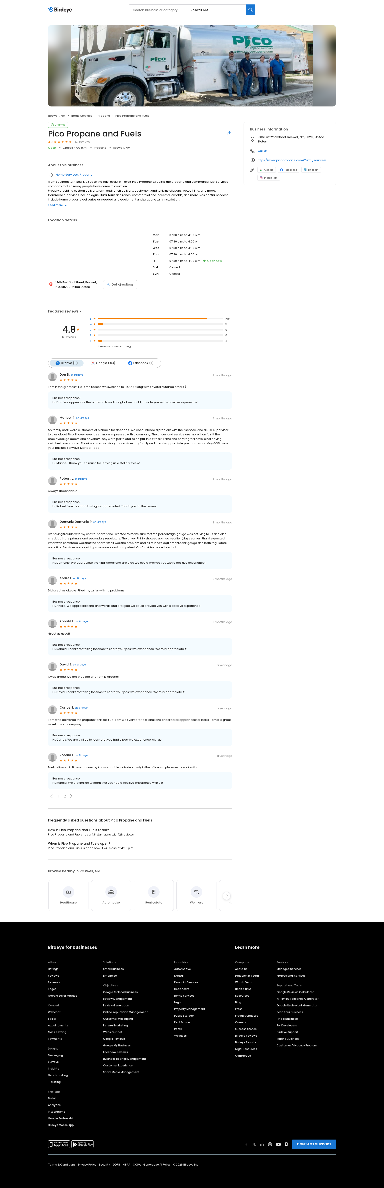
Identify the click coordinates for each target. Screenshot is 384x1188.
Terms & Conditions (62, 1164)
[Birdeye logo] (61, 10)
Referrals (54, 982)
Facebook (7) (143, 363)
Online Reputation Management (125, 1012)
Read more (55, 205)
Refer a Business (288, 1039)
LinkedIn (313, 170)
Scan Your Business (290, 1012)
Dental (179, 976)
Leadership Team (247, 976)
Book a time (243, 989)
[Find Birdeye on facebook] (246, 1144)
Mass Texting (57, 1032)
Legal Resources (246, 1049)
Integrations (56, 1112)
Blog (238, 1002)
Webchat (54, 1012)
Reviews (53, 976)
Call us (262, 151)
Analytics (54, 1105)
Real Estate (182, 1022)
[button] (71, 796)
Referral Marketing (115, 1025)
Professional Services (291, 976)
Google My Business (117, 1045)
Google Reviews (114, 1039)
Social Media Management (121, 1072)
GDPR (116, 1164)
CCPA (137, 1164)
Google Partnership (61, 1118)
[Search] (250, 9)
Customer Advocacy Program (297, 1045)
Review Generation (116, 1005)
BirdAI (52, 1098)
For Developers (287, 1025)
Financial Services (186, 982)
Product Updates (246, 1016)
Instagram (271, 178)
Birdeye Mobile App (61, 1125)
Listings (53, 969)
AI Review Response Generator (297, 999)
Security (104, 1164)
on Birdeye (76, 375)
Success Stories (246, 1029)
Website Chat (112, 1032)
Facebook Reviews (115, 1052)
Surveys (53, 1062)
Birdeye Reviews (246, 1036)
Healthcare (181, 989)
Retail (178, 1029)
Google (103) (105, 363)
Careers (240, 1022)
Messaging (55, 1055)
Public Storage (184, 1016)
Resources (242, 996)
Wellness (180, 1036)
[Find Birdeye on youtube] (278, 1144)
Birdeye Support (287, 1032)
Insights (53, 1068)
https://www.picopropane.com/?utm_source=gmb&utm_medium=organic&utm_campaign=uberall (294, 160)
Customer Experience (118, 1065)
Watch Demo (244, 982)
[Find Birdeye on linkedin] (262, 1144)
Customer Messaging (118, 1019)
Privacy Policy (87, 1164)
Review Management (117, 999)
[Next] (227, 896)
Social (52, 1019)
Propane (104, 116)
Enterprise (110, 976)
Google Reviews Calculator (295, 992)
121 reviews (82, 142)
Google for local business (120, 992)
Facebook (291, 170)
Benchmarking (58, 1075)
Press (238, 1009)
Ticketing (54, 1082)
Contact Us (243, 1056)
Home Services (81, 116)
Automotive (182, 969)
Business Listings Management (124, 1059)
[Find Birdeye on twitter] (254, 1144)
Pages (52, 989)
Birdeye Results (245, 1042)
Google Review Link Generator (297, 1005)
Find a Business (287, 1019)
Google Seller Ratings (62, 996)
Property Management (189, 1009)
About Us (241, 969)
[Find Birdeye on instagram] (270, 1144)
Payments (55, 1039)
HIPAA (126, 1164)
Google (268, 170)
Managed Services (289, 969)
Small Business (113, 969)
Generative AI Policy (156, 1164)
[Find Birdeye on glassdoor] (286, 1144)
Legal (177, 1002)
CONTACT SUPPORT (314, 1144)
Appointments (58, 1025)
